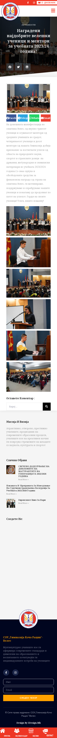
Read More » (23, 480)
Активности (29, 24)
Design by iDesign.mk (28, 722)
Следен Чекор (28, 698)
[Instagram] (34, 2)
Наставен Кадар (21, 736)
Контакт (50, 736)
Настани (35, 736)
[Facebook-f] (6, 672)
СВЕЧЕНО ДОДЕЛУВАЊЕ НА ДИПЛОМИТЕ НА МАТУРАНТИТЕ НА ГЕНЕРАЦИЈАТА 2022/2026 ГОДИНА (33, 471)
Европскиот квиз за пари (32, 499)
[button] (9, 67)
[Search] (47, 407)
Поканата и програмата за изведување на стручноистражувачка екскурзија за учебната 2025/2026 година (28, 488)
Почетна (7, 736)
